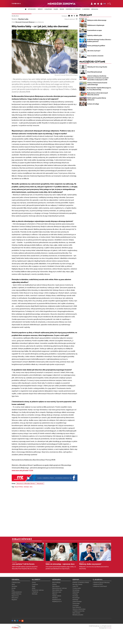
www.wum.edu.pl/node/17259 (22, 470)
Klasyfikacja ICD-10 (57, 601)
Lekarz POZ (75, 586)
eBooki (62, 9)
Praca (13, 590)
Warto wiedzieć (76, 613)
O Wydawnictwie (16, 582)
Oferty (13, 584)
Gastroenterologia (77, 601)
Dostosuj (54, 584)
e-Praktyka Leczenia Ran (78, 611)
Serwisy (34, 582)
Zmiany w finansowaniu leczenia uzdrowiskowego (97, 83)
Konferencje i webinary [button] (73, 9)
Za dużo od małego (93, 104)
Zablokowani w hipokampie (95, 25)
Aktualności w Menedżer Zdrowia (26, 483)
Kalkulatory (55, 597)
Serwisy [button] (40, 9)
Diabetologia (76, 592)
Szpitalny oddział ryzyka (94, 35)
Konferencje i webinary (38, 590)
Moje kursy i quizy (56, 592)
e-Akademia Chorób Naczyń (100, 586)
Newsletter (14, 586)
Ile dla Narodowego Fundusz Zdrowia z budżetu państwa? (99, 40)
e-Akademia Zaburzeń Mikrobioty (101, 582)
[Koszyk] (101, 3)
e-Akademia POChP (98, 584)
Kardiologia (75, 599)
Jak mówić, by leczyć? (93, 51)
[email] (69, 16)
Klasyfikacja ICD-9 (56, 599)
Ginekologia (76, 605)
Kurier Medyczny (77, 607)
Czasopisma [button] (48, 9)
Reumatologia (76, 597)
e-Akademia (35, 592)
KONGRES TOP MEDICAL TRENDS (81, 582)
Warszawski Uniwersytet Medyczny (24, 22)
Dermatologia (76, 590)
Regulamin (14, 599)
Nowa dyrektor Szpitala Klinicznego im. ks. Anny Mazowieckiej (99, 88)
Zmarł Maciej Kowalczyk (94, 72)
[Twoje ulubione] (98, 3)
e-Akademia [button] (86, 9)
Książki (56, 9)
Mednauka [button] (94, 9)
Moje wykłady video (57, 590)
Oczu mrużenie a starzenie (95, 56)
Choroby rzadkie (77, 588)
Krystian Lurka (23, 19)
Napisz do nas (15, 596)
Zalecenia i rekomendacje (79, 609)
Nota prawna (15, 597)
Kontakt (13, 588)
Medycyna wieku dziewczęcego (96, 20)
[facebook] (71, 16)
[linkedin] (77, 16)
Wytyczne (54, 594)
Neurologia (75, 596)
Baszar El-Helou (19, 487)
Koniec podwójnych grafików (96, 45)
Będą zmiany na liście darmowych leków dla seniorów (97, 94)
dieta (31, 487)
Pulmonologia (76, 603)
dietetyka (26, 487)
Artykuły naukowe (56, 596)
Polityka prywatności (17, 592)
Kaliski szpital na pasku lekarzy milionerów (96, 99)
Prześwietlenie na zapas (94, 30)
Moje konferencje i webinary (59, 588)
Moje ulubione (56, 586)
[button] (108, 4)
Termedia (109, 628)
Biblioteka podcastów (78, 615)
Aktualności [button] (32, 9)
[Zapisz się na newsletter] (95, 3)
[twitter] (74, 16)
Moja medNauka (56, 582)
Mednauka (34, 594)
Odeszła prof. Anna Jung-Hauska (97, 67)
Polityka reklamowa (16, 594)
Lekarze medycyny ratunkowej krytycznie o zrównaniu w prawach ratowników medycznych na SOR (98, 78)
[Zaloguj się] (91, 3)
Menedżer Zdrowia (77, 584)
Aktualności (40, 483)
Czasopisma (35, 584)
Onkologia (75, 594)
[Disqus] (45, 511)
